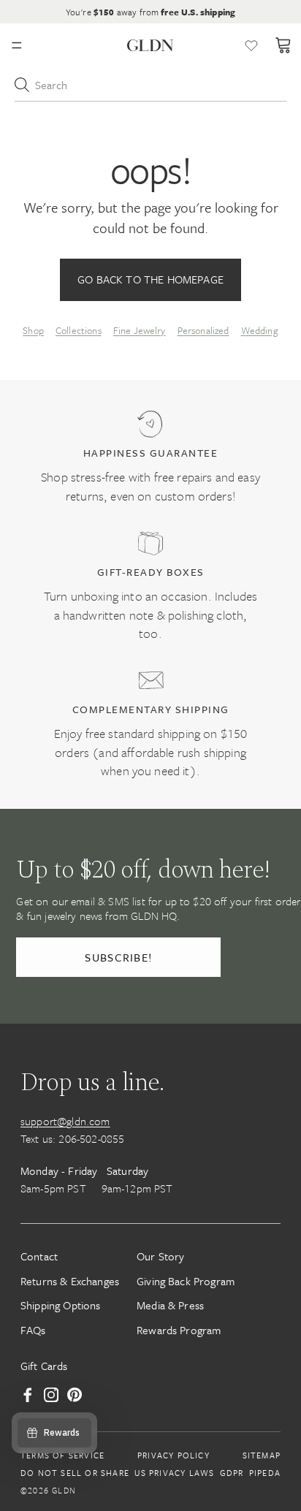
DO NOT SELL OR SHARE (74, 1472)
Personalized (203, 330)
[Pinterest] (74, 1395)
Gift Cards (44, 1366)
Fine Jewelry (139, 330)
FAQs (33, 1330)
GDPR (232, 1472)
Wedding (259, 330)
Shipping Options (60, 1305)
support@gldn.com (65, 1121)
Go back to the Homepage (150, 279)
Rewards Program (179, 1330)
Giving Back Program (186, 1281)
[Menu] (17, 45)
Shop (33, 330)
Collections (79, 330)
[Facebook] (27, 1395)
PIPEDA (265, 1472)
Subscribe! (118, 957)
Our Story (160, 1256)
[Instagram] (51, 1395)
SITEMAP (262, 1455)
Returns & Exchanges (69, 1281)
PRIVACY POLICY (173, 1455)
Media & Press (170, 1305)
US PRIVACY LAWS (174, 1472)
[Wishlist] (251, 45)
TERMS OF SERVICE (62, 1455)
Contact (39, 1256)
